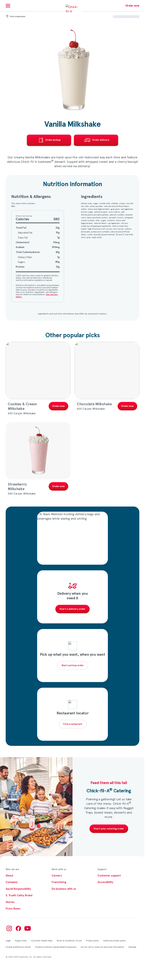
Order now (132, 5)
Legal (8, 940)
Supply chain (21, 940)
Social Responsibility (18, 888)
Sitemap (132, 946)
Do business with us (64, 888)
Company (12, 882)
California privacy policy (114, 940)
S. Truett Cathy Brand (19, 895)
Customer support (109, 875)
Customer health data (41, 940)
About (9, 875)
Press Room (13, 908)
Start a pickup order (73, 665)
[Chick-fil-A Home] (72, 11)
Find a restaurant (72, 724)
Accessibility (105, 882)
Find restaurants (17, 17)
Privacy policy (92, 940)
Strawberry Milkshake (17, 487)
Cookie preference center (18, 946)
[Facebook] (18, 928)
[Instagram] (9, 928)
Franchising (59, 882)
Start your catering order (109, 829)
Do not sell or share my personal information (102, 946)
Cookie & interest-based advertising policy (56, 946)
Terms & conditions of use (69, 940)
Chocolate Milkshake (94, 404)
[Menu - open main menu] (8, 5)
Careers (57, 875)
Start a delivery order (72, 609)
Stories (10, 902)
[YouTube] (27, 928)
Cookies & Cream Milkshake (22, 406)
